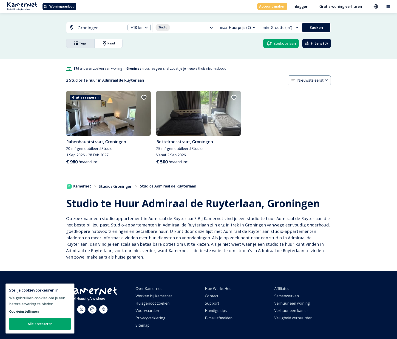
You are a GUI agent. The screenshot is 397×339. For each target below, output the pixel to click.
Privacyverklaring (150, 317)
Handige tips (216, 310)
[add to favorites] (144, 97)
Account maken (272, 6)
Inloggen (300, 6)
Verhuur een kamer (291, 310)
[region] (40, 308)
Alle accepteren (40, 324)
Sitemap (143, 325)
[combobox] (93, 27)
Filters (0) (319, 43)
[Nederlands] (376, 6)
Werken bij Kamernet (154, 295)
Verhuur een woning (292, 303)
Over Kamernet (149, 288)
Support (212, 303)
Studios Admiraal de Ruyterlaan (168, 186)
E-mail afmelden (219, 317)
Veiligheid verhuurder (293, 317)
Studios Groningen (115, 186)
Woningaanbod (61, 6)
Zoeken (316, 27)
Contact (211, 295)
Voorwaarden (147, 310)
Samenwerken (286, 295)
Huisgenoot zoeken (153, 303)
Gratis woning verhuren (340, 6)
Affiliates (281, 288)
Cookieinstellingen (24, 311)
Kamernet (82, 186)
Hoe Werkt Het (218, 288)
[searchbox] (100, 28)
